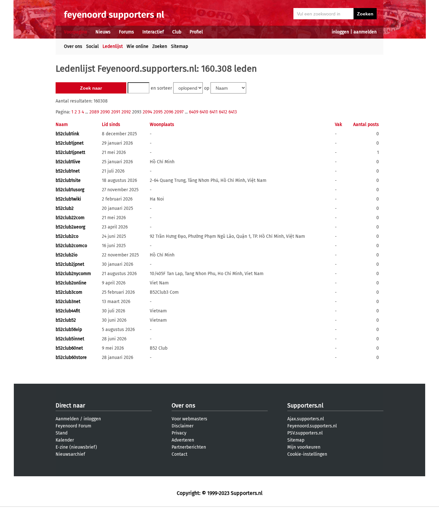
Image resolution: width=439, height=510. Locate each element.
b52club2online (71, 283)
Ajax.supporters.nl (305, 419)
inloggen (340, 32)
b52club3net (68, 301)
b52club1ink (67, 134)
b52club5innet (70, 339)
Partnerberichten (189, 447)
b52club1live (68, 162)
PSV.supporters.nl (305, 433)
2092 (126, 112)
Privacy (179, 433)
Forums (126, 32)
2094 (147, 112)
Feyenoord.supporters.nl (312, 426)
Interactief (153, 32)
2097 (179, 112)
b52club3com (69, 292)
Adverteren (183, 440)
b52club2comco (71, 245)
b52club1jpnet (70, 143)
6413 (232, 112)
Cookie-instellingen (307, 454)
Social (92, 46)
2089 (94, 112)
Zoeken (159, 46)
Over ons (73, 46)
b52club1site (68, 180)
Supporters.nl (305, 405)
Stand (61, 433)
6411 (214, 112)
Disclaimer (182, 426)
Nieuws (103, 32)
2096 (168, 112)
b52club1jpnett (70, 152)
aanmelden (365, 32)
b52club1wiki (68, 199)
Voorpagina (75, 32)
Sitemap (179, 46)
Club (176, 32)
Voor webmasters (189, 419)
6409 (193, 112)
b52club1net (68, 171)
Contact (179, 454)
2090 (105, 112)
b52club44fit (68, 311)
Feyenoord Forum (73, 426)
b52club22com (70, 217)
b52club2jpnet (70, 264)
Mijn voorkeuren (303, 447)
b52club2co (67, 236)
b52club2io (66, 255)
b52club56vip (69, 329)
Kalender (65, 440)
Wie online (137, 46)
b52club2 (65, 208)
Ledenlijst (113, 46)
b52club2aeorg (70, 227)
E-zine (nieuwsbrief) (76, 447)
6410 (204, 112)
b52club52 (66, 320)
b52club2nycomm (73, 273)
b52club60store (71, 357)
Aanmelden (67, 419)
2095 (158, 112)
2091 (115, 112)
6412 (223, 112)
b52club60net (69, 348)
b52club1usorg (70, 189)
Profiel (196, 32)
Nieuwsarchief (70, 454)
